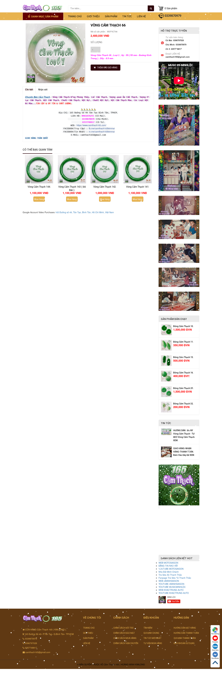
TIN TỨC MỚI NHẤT (152, 638)
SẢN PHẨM (111, 16)
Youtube (215, 642)
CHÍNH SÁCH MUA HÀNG (124, 638)
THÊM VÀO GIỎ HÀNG (107, 67)
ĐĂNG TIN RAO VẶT (168, 565)
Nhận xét (42, 89)
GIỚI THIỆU (93, 16)
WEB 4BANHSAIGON (169, 580)
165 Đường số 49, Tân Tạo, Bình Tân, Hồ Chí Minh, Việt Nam (84, 212)
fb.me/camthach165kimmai (102, 128)
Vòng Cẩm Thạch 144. (39, 186)
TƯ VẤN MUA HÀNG (152, 643)
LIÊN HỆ (141, 16)
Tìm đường (215, 634)
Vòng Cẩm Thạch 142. (104, 186)
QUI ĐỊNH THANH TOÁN (185, 638)
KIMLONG (140, 664)
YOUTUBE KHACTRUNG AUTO (174, 592)
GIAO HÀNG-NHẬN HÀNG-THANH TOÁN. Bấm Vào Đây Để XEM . (184, 451)
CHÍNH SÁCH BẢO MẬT (124, 633)
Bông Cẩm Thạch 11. (183, 342)
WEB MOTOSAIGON (168, 562)
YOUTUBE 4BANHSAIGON (171, 583)
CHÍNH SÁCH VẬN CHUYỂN (125, 643)
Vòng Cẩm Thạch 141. (137, 186)
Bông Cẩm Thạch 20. (183, 388)
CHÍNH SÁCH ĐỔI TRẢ (123, 628)
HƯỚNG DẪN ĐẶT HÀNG (185, 628)
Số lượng (96, 42)
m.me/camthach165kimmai (102, 131)
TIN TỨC (127, 16)
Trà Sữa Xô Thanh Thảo (170, 574)
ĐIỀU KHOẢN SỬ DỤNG (184, 643)
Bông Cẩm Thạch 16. (183, 372)
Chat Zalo (215, 650)
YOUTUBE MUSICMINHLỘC (172, 586)
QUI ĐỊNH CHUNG (151, 633)
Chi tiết (29, 89)
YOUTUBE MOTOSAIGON (171, 568)
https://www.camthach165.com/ (91, 125)
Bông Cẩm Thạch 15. (183, 357)
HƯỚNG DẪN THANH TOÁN (186, 633)
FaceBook (215, 658)
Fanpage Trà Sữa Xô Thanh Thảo (175, 577)
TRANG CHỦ (75, 16)
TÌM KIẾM (147, 628)
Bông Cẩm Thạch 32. (183, 403)
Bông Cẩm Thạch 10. (183, 326)
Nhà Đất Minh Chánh (169, 571)
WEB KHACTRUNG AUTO (171, 589)
